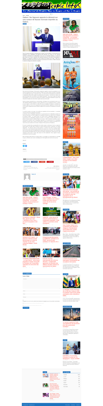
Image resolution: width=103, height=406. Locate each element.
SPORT (65, 340)
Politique (72, 378)
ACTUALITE (66, 19)
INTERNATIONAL (67, 306)
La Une (72, 376)
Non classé (72, 386)
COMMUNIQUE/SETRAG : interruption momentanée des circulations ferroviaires (71, 260)
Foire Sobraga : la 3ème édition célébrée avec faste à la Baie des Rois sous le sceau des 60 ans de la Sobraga (51, 200)
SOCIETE (65, 142)
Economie (72, 384)
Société (72, 380)
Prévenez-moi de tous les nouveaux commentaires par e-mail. (34, 303)
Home (24, 15)
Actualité (27, 15)
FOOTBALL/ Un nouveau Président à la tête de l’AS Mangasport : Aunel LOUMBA (71, 357)
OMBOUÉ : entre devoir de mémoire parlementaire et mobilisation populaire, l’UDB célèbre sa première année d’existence (51, 220)
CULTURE (65, 274)
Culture (72, 382)
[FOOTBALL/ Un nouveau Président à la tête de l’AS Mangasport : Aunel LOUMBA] (71, 347)
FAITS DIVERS (66, 243)
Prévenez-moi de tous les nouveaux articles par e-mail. (32, 305)
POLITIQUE (66, 174)
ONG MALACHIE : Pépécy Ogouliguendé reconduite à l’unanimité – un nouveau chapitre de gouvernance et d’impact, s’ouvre (30, 200)
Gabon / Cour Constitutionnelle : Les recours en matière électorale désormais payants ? (52, 168)
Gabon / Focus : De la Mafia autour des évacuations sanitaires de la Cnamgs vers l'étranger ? (30, 168)
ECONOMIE (66, 209)
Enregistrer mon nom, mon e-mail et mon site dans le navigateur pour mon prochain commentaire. (41, 301)
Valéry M (34, 174)
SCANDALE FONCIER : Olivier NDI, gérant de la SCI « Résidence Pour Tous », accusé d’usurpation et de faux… (31, 220)
